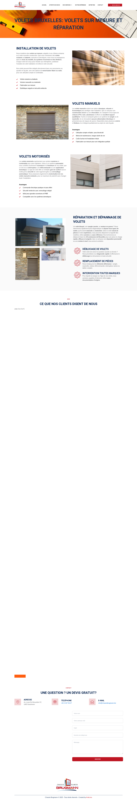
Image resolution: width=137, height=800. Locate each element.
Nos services (67, 5)
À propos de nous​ (54, 5)
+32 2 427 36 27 (66, 703)
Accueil (44, 5)
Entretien (92, 5)
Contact (100, 5)
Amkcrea (89, 797)
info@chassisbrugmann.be (107, 703)
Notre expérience (80, 5)
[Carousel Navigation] (68, 676)
